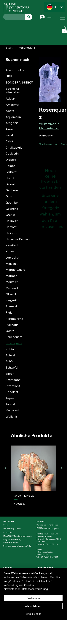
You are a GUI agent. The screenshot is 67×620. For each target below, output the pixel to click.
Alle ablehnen (33, 606)
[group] (33, 479)
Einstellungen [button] (34, 614)
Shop (5, 525)
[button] (64, 29)
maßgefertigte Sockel (12, 529)
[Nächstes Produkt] (61, 468)
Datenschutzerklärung (35, 589)
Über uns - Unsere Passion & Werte (17, 546)
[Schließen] (61, 572)
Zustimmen (33, 598)
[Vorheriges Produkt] (5, 468)
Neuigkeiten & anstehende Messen (17, 536)
